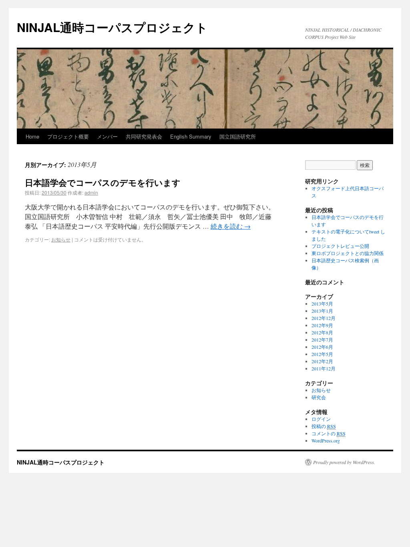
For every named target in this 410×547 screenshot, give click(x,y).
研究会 (319, 397)
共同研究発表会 (144, 136)
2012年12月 (324, 318)
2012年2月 (322, 361)
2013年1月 (322, 311)
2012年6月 (322, 347)
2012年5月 (322, 354)
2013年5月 (322, 303)
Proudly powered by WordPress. (344, 462)
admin (91, 192)
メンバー (107, 136)
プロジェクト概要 (68, 136)
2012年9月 (322, 325)
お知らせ (60, 239)
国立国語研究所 (237, 136)
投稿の (324, 426)
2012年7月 (322, 339)
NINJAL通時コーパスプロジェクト (112, 27)
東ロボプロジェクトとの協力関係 (348, 253)
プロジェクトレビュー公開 (340, 246)
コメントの (329, 433)
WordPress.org (326, 440)
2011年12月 (324, 368)
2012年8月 (322, 332)
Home (32, 136)
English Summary (190, 136)
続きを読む (231, 226)
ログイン (321, 419)
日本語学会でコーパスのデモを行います (103, 182)
